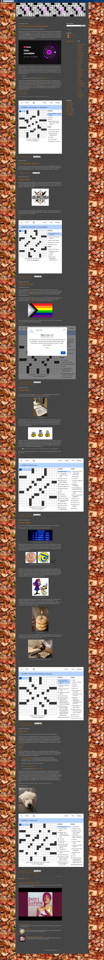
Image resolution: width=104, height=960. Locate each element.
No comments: (29, 156)
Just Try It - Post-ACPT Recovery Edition (33, 26)
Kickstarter (80, 70)
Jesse (20, 743)
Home (37, 876)
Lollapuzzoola (24, 278)
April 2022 (68, 102)
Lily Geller (80, 74)
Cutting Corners (47, 84)
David (70, 37)
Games (79, 66)
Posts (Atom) (26, 878)
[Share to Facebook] (38, 157)
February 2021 (69, 108)
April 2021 (68, 107)
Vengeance (80, 93)
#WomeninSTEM (25, 757)
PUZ (19, 218)
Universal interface (34, 291)
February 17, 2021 (45, 78)
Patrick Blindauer (81, 83)
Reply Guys (23, 731)
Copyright (80, 53)
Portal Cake (80, 84)
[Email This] (34, 157)
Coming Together (25, 523)
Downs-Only (80, 63)
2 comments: (28, 172)
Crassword (27, 725)
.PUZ (20, 662)
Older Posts (59, 876)
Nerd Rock (80, 81)
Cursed (79, 58)
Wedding (80, 96)
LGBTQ (31, 384)
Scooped (29, 278)
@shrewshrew (29, 759)
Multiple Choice (24, 390)
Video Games (81, 95)
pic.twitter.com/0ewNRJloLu (30, 766)
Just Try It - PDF (22, 91)
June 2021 (68, 105)
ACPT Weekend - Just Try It (29, 163)
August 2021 (69, 104)
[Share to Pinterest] (40, 157)
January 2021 (69, 110)
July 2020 (68, 113)
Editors (26, 516)
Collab (26, 384)
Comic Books (81, 52)
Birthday (23, 725)
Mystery (80, 80)
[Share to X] (37, 157)
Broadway (80, 47)
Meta (34, 384)
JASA (79, 67)
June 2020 (68, 114)
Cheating (80, 49)
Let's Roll (34, 86)
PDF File (20, 747)
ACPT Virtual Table (39, 394)
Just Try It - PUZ (22, 93)
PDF (19, 216)
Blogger (57, 950)
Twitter (38, 451)
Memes (31, 725)
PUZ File (20, 746)
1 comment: (30, 870)
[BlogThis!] (35, 157)
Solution (20, 748)
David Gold (34, 300)
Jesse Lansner (27, 872)
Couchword (80, 55)
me (30, 300)
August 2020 (69, 111)
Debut (28, 384)
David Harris (71, 35)
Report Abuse (70, 41)
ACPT (23, 384)
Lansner (23, 743)
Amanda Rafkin (81, 44)
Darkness (80, 60)
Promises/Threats (36, 725)
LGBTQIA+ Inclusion (26, 284)
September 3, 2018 (38, 768)
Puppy (41, 725)
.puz (26, 292)
